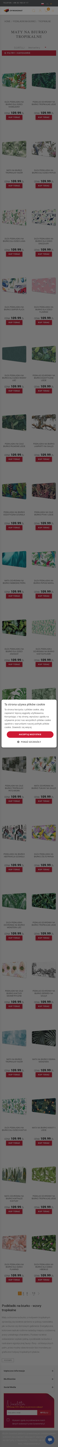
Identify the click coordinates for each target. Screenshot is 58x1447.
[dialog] (28, 724)
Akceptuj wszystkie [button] (30, 734)
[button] (29, 742)
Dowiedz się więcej (22, 727)
